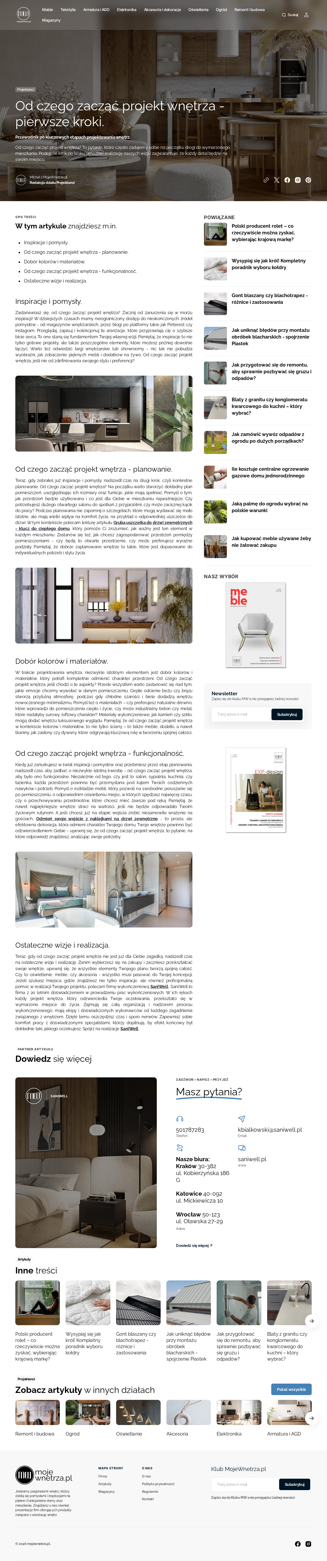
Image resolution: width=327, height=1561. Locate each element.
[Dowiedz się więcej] (86, 1162)
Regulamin (150, 1491)
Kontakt (148, 1499)
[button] (290, 15)
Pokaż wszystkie (291, 1389)
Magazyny (106, 1491)
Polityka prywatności (158, 1484)
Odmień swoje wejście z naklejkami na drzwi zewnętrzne (97, 818)
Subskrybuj (287, 714)
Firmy (102, 1476)
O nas (146, 1476)
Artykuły (104, 1484)
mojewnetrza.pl (38, 1544)
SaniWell (159, 986)
